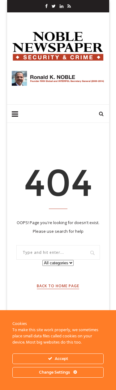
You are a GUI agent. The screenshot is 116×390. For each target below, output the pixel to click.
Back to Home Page (58, 285)
